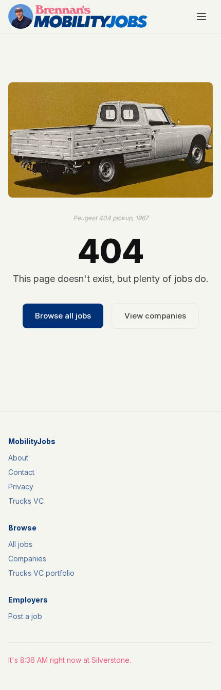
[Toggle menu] (201, 16)
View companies (155, 316)
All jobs (20, 544)
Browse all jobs (63, 316)
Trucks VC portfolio (41, 573)
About (18, 457)
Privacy (20, 486)
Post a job (25, 616)
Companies (27, 558)
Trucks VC (26, 501)
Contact (21, 472)
